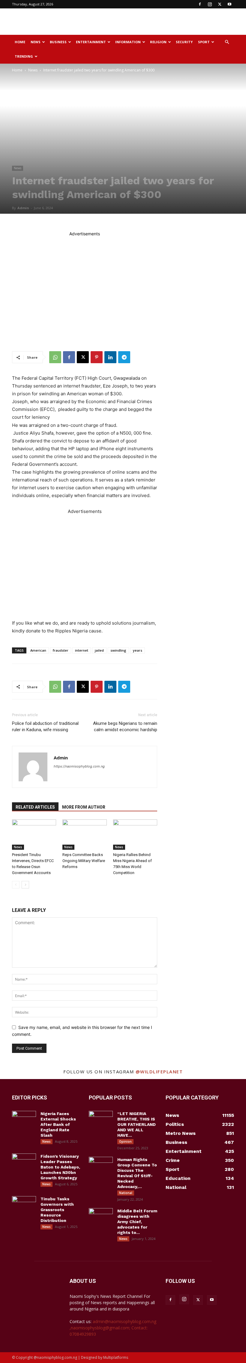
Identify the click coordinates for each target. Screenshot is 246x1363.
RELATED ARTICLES (35, 807)
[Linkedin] (110, 357)
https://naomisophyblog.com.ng (79, 766)
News (35, 42)
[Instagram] (209, 4)
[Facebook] (199, 4)
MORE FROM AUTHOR (83, 807)
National (125, 1193)
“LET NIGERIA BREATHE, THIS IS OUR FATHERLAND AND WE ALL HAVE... (136, 1124)
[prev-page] (16, 884)
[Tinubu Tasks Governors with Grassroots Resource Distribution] (24, 1204)
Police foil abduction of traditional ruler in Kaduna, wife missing (45, 726)
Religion (158, 42)
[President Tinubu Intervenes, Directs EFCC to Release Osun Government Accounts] (34, 834)
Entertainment (91, 42)
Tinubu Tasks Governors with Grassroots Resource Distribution (57, 1209)
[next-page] (25, 884)
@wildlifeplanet (159, 1072)
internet (81, 650)
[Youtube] (229, 4)
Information (128, 42)
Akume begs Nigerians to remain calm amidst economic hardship (125, 726)
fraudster (60, 650)
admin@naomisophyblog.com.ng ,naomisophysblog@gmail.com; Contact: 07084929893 (113, 1328)
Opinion (125, 1141)
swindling (118, 650)
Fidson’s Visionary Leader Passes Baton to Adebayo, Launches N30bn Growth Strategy (60, 1167)
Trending (24, 56)
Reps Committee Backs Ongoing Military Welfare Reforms (83, 860)
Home (20, 42)
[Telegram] (124, 357)
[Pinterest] (97, 357)
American (38, 650)
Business (58, 42)
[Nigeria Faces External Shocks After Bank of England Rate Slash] (24, 1119)
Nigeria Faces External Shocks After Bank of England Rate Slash (58, 1124)
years (137, 650)
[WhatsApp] (55, 357)
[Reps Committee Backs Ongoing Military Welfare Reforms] (84, 834)
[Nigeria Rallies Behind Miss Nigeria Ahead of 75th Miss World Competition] (135, 834)
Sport (204, 42)
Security (184, 42)
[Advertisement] (163, 22)
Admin (23, 208)
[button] (227, 42)
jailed (99, 650)
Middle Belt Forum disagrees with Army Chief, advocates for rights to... (137, 1221)
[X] (219, 4)
